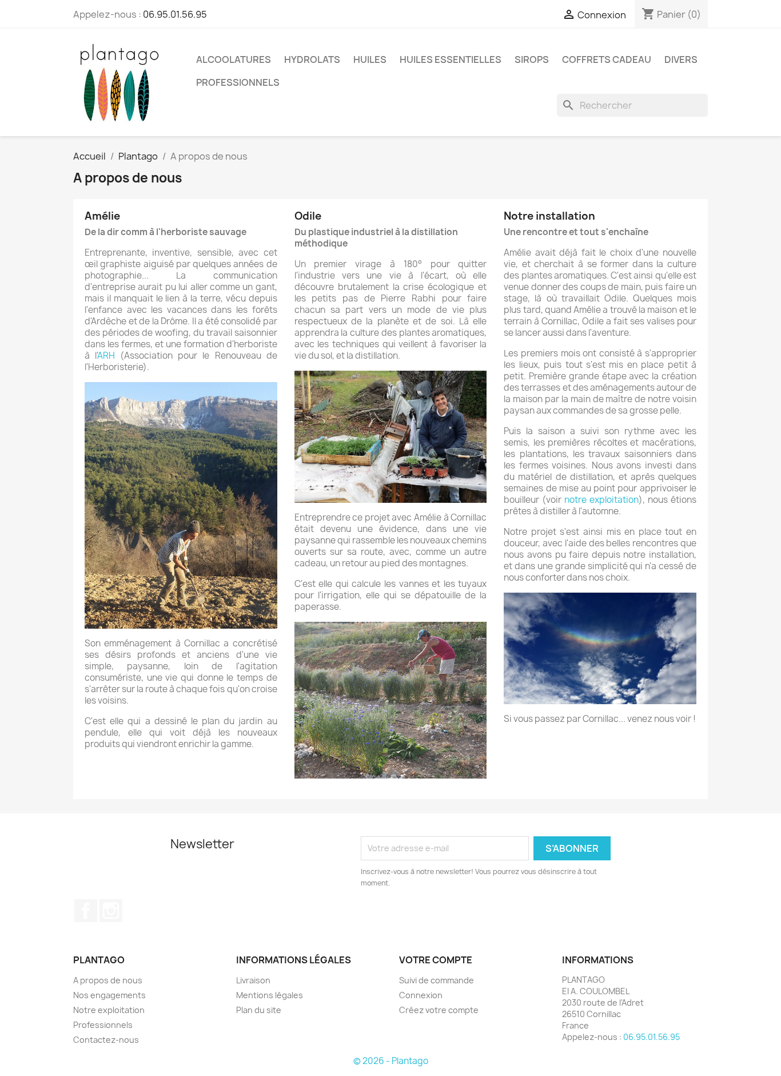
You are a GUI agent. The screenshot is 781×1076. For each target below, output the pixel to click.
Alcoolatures (233, 59)
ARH (106, 356)
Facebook (85, 910)
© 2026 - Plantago (390, 1061)
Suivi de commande (436, 980)
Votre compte (435, 960)
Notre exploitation (109, 1009)
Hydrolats (312, 59)
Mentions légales (269, 995)
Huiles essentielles (450, 59)
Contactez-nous (106, 1039)
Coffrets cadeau (606, 59)
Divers (681, 59)
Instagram (110, 910)
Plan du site (258, 1009)
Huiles (369, 59)
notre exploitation (601, 500)
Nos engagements (109, 995)
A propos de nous (107, 980)
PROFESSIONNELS (238, 82)
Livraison (253, 980)
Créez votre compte (439, 1009)
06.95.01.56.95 (175, 14)
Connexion (421, 995)
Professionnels (103, 1024)
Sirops (532, 59)
